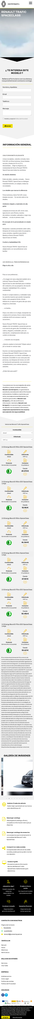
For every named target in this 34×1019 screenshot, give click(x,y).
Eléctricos (4, 950)
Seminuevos (5, 952)
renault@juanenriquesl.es (13, 934)
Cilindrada (17, 437)
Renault (3, 945)
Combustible (17, 430)
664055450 (8, 931)
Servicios (4, 963)
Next (33, 776)
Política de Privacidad (21, 118)
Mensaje (6, 108)
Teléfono (6, 101)
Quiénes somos (6, 976)
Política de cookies (7, 981)
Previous (1, 776)
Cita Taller (4, 965)
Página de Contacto (8, 925)
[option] (17, 776)
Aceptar (6, 1017)
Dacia (3, 947)
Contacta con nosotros (11, 920)
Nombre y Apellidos (10, 87)
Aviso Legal (5, 979)
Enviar (8, 126)
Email (5, 94)
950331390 (7, 928)
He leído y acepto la (16, 118)
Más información (21, 1014)
